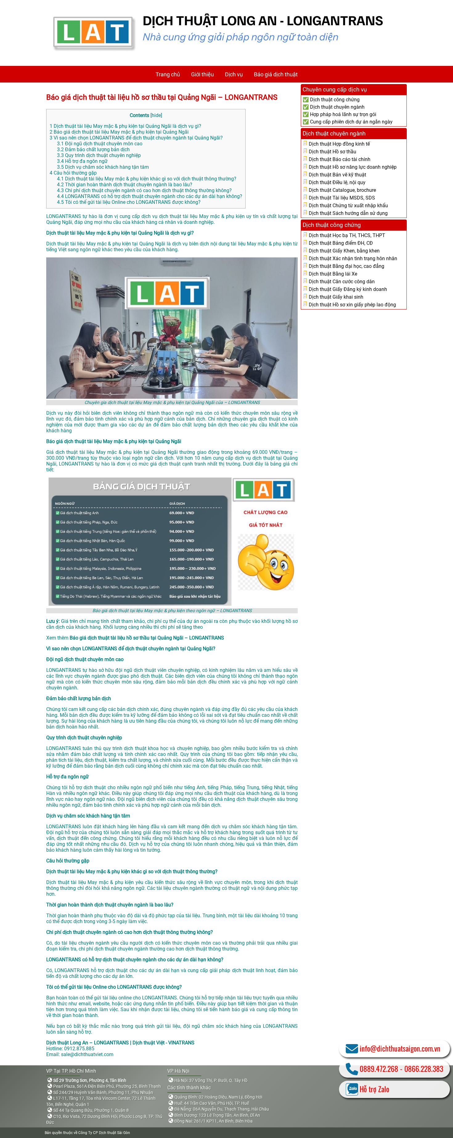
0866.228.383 (423, 1068)
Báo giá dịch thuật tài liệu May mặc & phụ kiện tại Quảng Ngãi (119, 132)
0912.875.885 (79, 1048)
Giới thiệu (202, 74)
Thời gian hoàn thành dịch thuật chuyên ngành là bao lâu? (124, 185)
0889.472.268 (379, 1068)
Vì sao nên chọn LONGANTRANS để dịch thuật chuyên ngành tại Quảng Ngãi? (136, 138)
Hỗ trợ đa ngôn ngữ (82, 161)
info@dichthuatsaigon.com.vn (400, 1048)
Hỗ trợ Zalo (374, 1088)
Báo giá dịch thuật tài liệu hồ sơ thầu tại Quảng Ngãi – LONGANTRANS (161, 97)
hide (156, 115)
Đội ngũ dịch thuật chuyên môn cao (99, 144)
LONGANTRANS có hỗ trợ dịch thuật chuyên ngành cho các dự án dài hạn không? (149, 196)
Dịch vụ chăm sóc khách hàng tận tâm (103, 167)
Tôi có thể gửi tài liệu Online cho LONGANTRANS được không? (129, 202)
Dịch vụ (234, 74)
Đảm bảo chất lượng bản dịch (93, 149)
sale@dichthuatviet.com (87, 1054)
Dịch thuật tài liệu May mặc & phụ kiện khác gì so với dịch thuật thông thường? (146, 179)
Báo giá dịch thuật (276, 74)
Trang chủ (168, 74)
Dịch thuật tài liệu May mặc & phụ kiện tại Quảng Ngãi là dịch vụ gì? (125, 126)
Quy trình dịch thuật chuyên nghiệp (99, 155)
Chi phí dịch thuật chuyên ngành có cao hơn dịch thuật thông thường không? (144, 190)
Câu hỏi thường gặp (73, 173)
